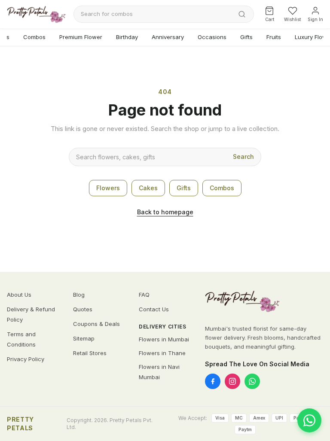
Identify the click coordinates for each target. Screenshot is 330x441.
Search (243, 156)
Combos (34, 36)
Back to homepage (165, 212)
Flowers (108, 188)
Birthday (127, 36)
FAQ (144, 294)
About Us (19, 294)
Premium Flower (80, 36)
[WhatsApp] (252, 381)
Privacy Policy (25, 359)
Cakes (148, 188)
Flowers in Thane (162, 353)
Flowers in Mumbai (164, 339)
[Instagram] (232, 381)
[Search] (242, 14)
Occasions (212, 36)
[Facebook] (212, 381)
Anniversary (168, 36)
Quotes (82, 309)
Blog (79, 294)
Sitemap (84, 338)
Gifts (246, 36)
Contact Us (154, 309)
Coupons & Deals (96, 323)
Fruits (273, 36)
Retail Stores (90, 353)
